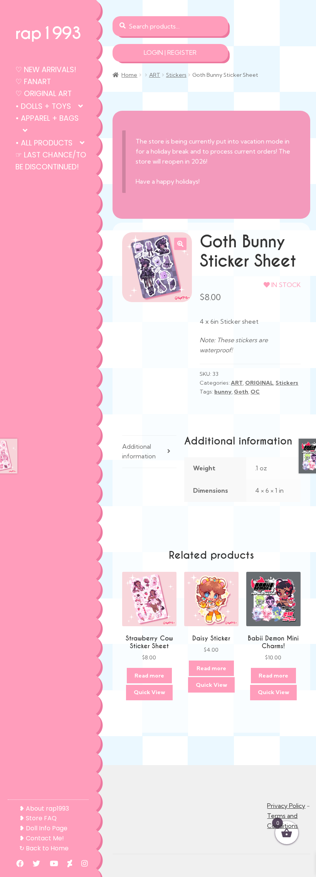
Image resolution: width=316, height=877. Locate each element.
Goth (241, 391)
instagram (81, 863)
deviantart (66, 863)
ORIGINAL (259, 382)
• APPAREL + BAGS (47, 118)
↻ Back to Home (44, 848)
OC (255, 391)
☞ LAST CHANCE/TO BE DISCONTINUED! (50, 161)
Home (129, 74)
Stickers (176, 74)
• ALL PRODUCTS (43, 143)
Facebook (16, 863)
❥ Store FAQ (38, 818)
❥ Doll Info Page (43, 828)
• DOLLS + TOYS (43, 106)
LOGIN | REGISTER (170, 52)
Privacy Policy (286, 805)
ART (154, 74)
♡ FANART (33, 81)
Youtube (50, 863)
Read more (149, 675)
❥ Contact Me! (41, 838)
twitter (32, 863)
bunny (223, 391)
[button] (180, 244)
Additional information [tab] (139, 451)
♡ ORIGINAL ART (43, 93)
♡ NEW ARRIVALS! (45, 69)
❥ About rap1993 (44, 808)
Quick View (149, 692)
